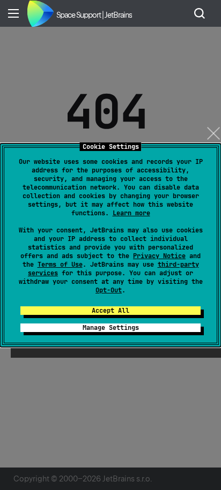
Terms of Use (60, 264)
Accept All (110, 310)
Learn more (131, 213)
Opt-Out (108, 290)
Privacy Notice (159, 256)
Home (40, 13)
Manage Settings (111, 327)
